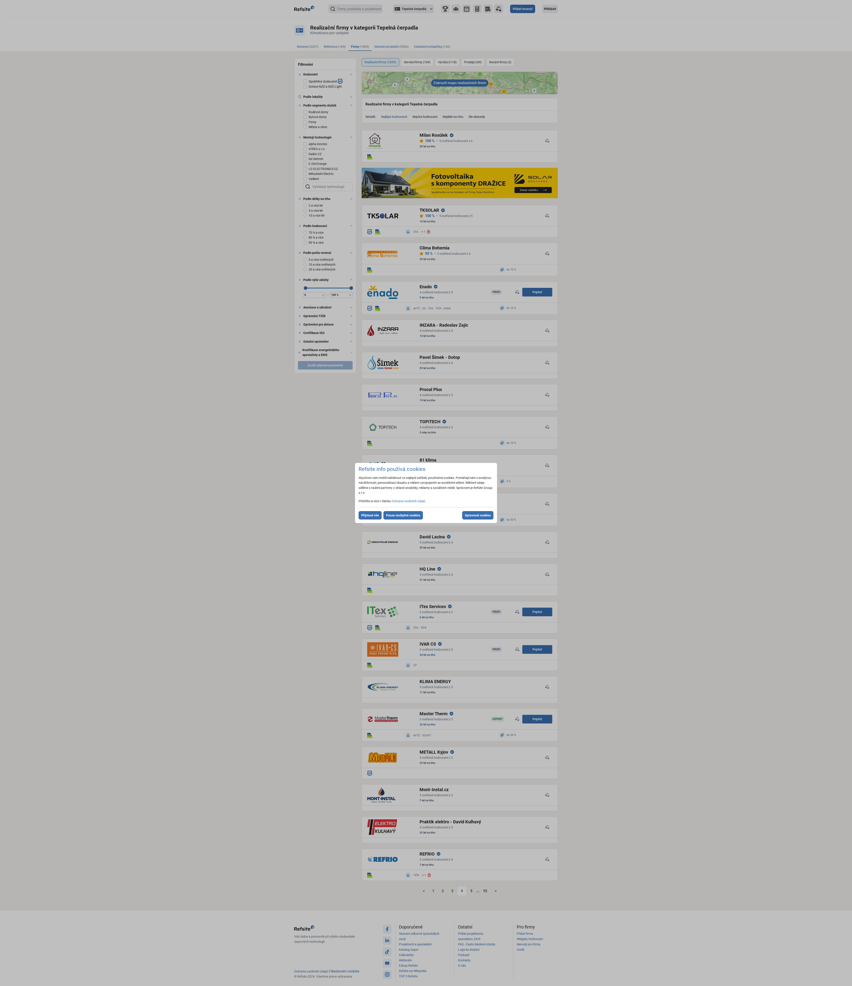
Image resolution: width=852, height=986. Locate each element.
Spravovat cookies (478, 515)
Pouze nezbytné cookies (403, 515)
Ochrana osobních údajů (408, 501)
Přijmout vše (370, 515)
